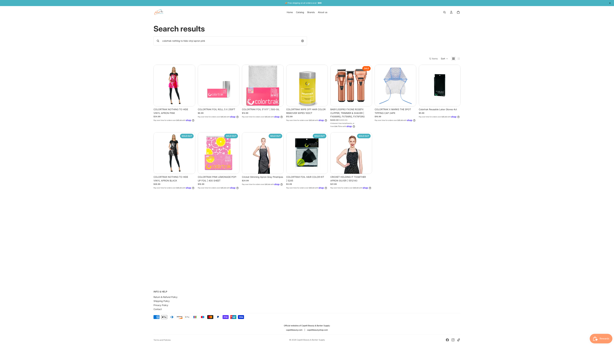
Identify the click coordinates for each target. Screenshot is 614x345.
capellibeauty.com (294, 330)
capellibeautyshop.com (317, 330)
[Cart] (458, 12)
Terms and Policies (162, 340)
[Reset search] (302, 41)
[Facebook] (447, 340)
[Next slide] (234, 85)
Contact (158, 309)
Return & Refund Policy (165, 297)
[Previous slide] (203, 85)
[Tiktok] (458, 340)
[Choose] (455, 101)
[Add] (190, 101)
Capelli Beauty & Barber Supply (311, 340)
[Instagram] (453, 340)
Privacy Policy (161, 305)
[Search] (444, 12)
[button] (444, 58)
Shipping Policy (162, 301)
